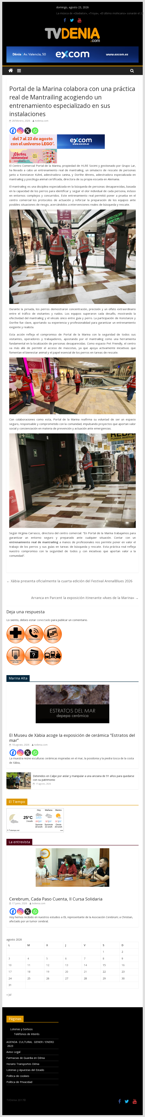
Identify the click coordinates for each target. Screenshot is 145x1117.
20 (66, 971)
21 (85, 971)
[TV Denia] (10, 70)
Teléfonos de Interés (26, 1034)
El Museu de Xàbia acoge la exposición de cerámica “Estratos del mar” (72, 737)
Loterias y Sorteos (21, 1029)
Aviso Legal (13, 1052)
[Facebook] (13, 130)
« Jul (8, 994)
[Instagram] (20, 130)
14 (85, 965)
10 (10, 965)
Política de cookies (17, 1076)
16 (123, 965)
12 (47, 965)
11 (28, 965)
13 (66, 965)
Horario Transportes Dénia (22, 1064)
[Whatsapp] (35, 130)
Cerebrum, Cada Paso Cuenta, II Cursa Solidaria (56, 899)
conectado (43, 620)
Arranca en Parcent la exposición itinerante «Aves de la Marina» (85, 597)
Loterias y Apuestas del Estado (25, 1070)
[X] (27, 130)
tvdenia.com (41, 120)
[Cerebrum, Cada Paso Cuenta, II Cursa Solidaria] (72, 850)
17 (10, 971)
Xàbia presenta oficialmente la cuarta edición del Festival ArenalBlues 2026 (69, 581)
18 (28, 971)
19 (47, 971)
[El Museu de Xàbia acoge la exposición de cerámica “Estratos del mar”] (72, 686)
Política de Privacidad (19, 1082)
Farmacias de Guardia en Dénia (25, 1058)
